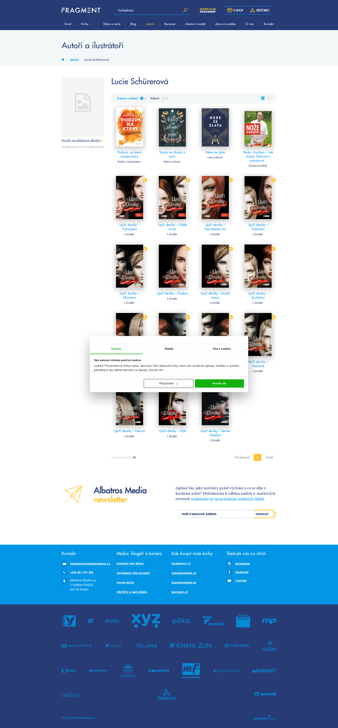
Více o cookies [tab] (222, 348)
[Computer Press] (243, 621)
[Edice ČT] (68, 671)
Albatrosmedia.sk (184, 582)
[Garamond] (226, 671)
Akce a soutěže (225, 24)
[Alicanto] (146, 645)
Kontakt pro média (130, 563)
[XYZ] (145, 621)
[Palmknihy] (98, 671)
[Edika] (181, 621)
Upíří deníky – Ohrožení (130, 295)
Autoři (150, 24)
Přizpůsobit (166, 383)
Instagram (242, 563)
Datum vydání (127, 98)
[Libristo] (70, 694)
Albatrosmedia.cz (184, 573)
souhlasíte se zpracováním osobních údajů (227, 499)
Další (269, 457)
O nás (250, 24)
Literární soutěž (195, 24)
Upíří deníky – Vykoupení (130, 227)
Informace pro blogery (134, 573)
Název (154, 98)
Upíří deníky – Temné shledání (215, 433)
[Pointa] (158, 671)
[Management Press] (269, 621)
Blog (133, 24)
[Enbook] (265, 694)
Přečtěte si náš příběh (132, 592)
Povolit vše (219, 383)
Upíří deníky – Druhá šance (215, 295)
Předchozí (242, 457)
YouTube (241, 580)
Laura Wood (214, 157)
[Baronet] (264, 671)
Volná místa (125, 582)
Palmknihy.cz (181, 563)
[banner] (81, 10)
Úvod (67, 24)
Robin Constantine (129, 161)
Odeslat (262, 514)
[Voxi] (269, 645)
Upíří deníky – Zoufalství (258, 295)
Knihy (85, 24)
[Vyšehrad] (236, 645)
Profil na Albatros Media (81, 140)
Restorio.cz (180, 592)
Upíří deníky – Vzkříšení (258, 227)
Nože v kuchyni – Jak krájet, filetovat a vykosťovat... (258, 156)
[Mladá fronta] (191, 671)
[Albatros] (68, 621)
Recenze (169, 24)
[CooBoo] (91, 621)
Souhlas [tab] (116, 348)
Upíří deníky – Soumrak (258, 364)
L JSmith (129, 234)
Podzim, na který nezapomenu (129, 154)
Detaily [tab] (169, 348)
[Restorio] (167, 694)
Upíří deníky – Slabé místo (172, 227)
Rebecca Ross (172, 161)
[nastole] (213, 621)
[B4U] (76, 645)
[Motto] (112, 621)
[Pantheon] (128, 671)
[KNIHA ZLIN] (190, 645)
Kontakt (269, 24)
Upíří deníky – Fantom (172, 293)
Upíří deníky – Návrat (129, 431)
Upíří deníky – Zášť (172, 431)
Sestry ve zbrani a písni (172, 154)
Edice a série (112, 24)
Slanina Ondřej (258, 165)
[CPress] (113, 645)
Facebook (242, 572)
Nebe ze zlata (215, 152)
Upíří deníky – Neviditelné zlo (215, 227)
